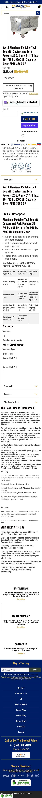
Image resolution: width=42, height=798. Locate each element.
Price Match (9, 386)
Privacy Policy (21, 710)
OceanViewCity (19, 793)
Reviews (21, 732)
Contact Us (21, 726)
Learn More (21, 599)
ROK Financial (33, 93)
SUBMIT (35, 670)
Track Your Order (21, 693)
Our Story (21, 688)
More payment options (29, 131)
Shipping (7, 393)
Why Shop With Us (11, 401)
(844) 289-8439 (22, 745)
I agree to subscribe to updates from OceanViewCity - (22, 674)
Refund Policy (21, 715)
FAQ (21, 699)
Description (8, 179)
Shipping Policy (21, 721)
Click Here (21, 653)
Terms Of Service (34, 674)
